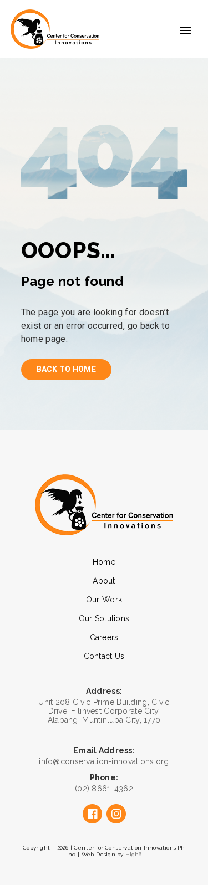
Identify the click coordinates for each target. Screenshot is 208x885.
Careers (104, 637)
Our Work (104, 599)
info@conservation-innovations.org (104, 761)
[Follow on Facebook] (92, 813)
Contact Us (104, 656)
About (104, 580)
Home (104, 561)
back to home (66, 369)
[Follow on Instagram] (116, 813)
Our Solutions (104, 618)
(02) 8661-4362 (104, 788)
